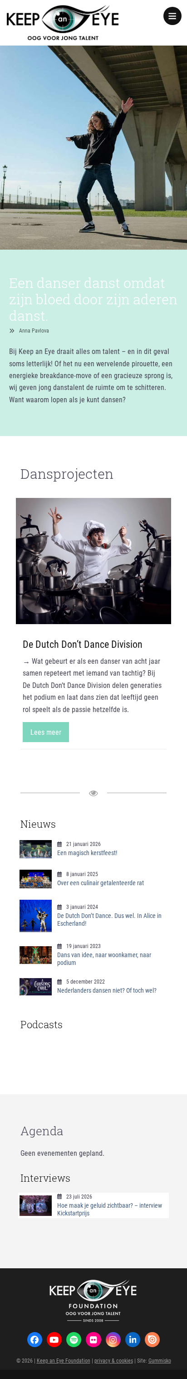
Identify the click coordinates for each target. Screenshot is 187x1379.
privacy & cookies (113, 1360)
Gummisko (159, 1360)
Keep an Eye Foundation (63, 1360)
